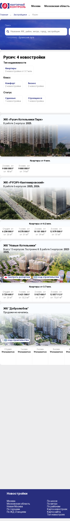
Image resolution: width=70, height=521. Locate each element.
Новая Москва (15, 506)
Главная (4, 14)
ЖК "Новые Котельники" (19, 245)
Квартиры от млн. (40, 160)
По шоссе (52, 501)
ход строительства (46, 277)
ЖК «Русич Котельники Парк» (23, 119)
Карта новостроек (57, 509)
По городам (13, 509)
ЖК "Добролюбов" (16, 308)
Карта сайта (54, 511)
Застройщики (20, 14)
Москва (11, 501)
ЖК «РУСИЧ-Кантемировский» (23, 182)
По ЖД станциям (16, 511)
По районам (53, 506)
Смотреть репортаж (19, 277)
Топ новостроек (56, 514)
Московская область (18, 503)
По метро (52, 503)
